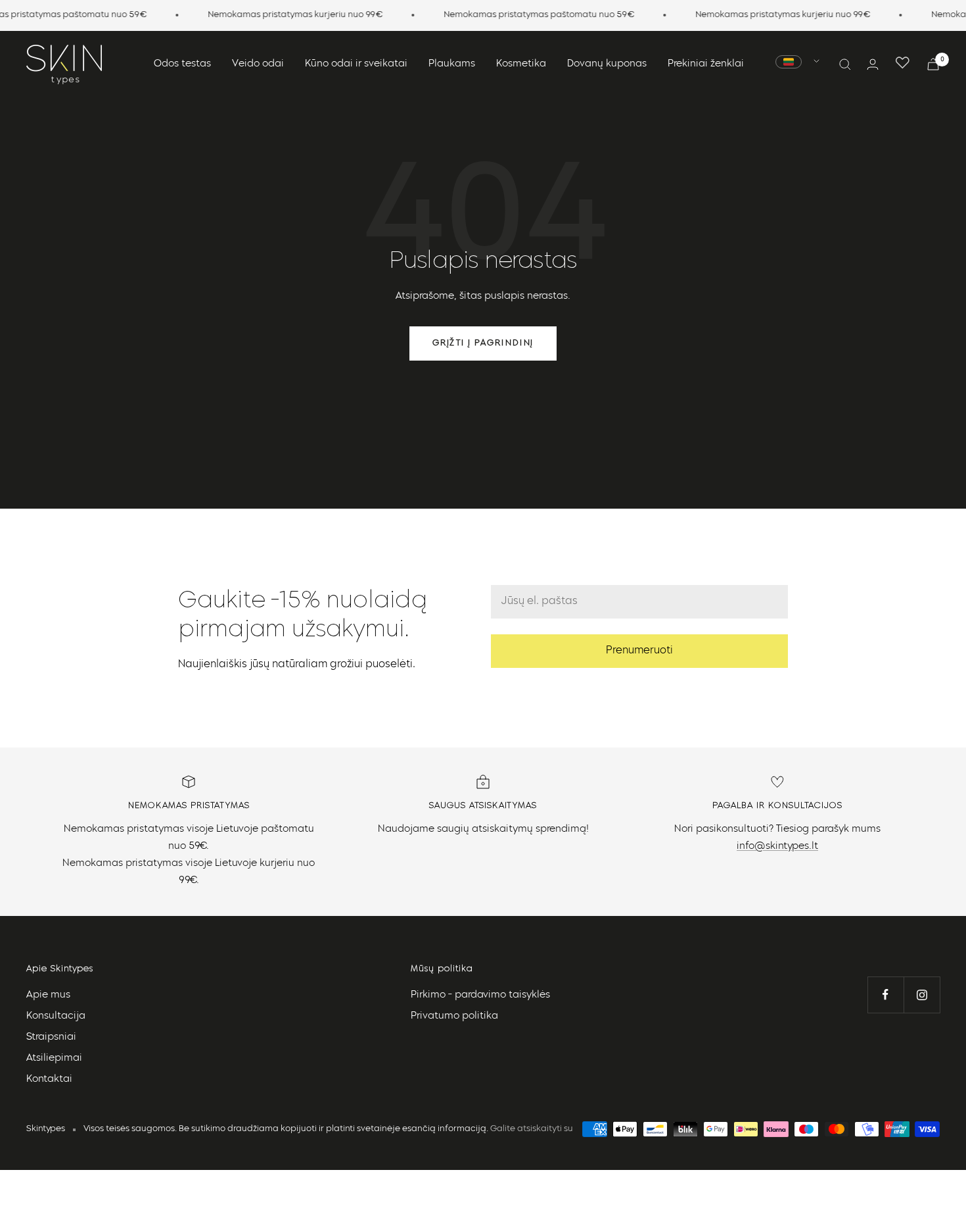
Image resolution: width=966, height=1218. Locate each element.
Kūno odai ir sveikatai (356, 64)
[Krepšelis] (933, 64)
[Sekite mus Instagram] (922, 995)
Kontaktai (49, 1079)
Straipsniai (51, 1037)
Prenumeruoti (639, 651)
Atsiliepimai (54, 1058)
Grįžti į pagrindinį (483, 343)
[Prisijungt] (873, 64)
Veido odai (258, 64)
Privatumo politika (454, 1016)
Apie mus (48, 995)
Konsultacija (55, 1016)
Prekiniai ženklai (706, 64)
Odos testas (182, 64)
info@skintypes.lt (777, 846)
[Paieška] (845, 64)
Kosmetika (521, 64)
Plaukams (451, 64)
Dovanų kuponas (607, 64)
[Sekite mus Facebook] (885, 995)
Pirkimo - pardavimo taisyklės (480, 995)
